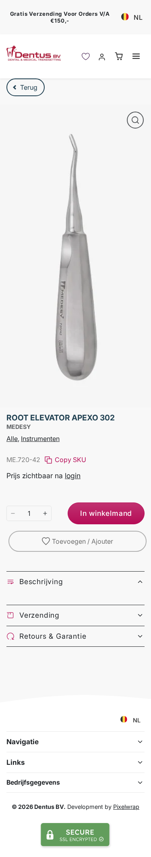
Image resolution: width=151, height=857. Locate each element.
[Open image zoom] (135, 120)
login (73, 475)
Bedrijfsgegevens (33, 782)
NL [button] (138, 17)
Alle (12, 439)
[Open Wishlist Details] (86, 56)
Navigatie (22, 741)
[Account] (102, 56)
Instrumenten (40, 439)
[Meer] (45, 513)
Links (15, 762)
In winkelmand (106, 513)
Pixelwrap (126, 806)
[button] (136, 56)
